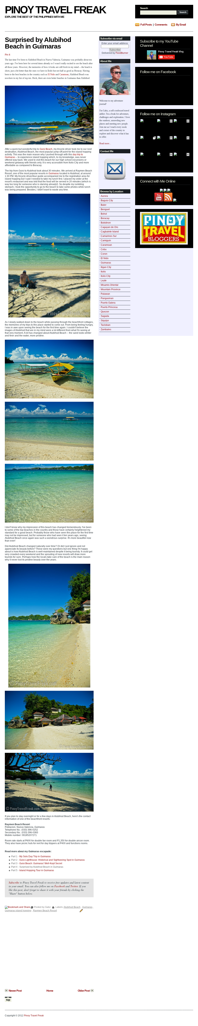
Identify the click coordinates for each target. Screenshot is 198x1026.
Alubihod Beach (72, 907)
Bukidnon (106, 222)
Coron (104, 253)
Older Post (84, 990)
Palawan (105, 294)
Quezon (105, 311)
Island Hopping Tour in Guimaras (36, 870)
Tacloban (105, 325)
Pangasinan (107, 298)
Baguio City (107, 200)
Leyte (104, 280)
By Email (181, 24)
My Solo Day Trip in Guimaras (35, 856)
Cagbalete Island (110, 231)
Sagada (105, 316)
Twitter (74, 886)
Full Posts (146, 24)
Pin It (7, 54)
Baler (103, 205)
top (8, 999)
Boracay (105, 218)
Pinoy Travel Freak (55, 9)
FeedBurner (122, 53)
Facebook (59, 886)
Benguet (105, 209)
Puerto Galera (108, 302)
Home (49, 990)
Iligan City (106, 267)
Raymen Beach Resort (45, 910)
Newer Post (15, 990)
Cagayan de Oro (109, 227)
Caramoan (106, 245)
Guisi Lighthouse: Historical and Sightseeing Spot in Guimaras (52, 860)
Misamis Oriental (109, 285)
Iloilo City (105, 276)
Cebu (104, 249)
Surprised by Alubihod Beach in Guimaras (38, 43)
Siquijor (105, 320)
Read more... (105, 143)
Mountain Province (110, 289)
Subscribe (14, 882)
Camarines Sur (109, 236)
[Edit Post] (80, 910)
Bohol (104, 213)
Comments (161, 24)
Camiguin (106, 240)
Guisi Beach (46, 149)
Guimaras (106, 262)
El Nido (104, 258)
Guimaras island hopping (18, 910)
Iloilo (103, 271)
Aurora (104, 196)
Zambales (106, 329)
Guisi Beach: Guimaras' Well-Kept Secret (40, 863)
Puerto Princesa (109, 307)
